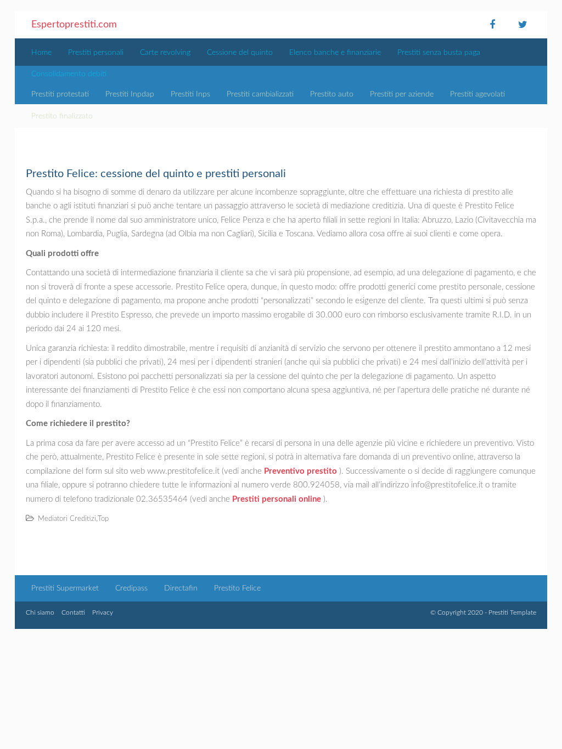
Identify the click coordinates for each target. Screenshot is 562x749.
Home (41, 52)
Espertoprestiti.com (74, 25)
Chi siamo (40, 612)
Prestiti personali (95, 52)
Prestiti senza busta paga (438, 52)
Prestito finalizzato (62, 116)
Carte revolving (165, 52)
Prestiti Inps (190, 94)
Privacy (102, 612)
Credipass (131, 588)
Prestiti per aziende (402, 94)
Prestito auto (331, 94)
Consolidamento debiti (68, 74)
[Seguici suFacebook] (492, 24)
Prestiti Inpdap (129, 94)
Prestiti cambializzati (260, 94)
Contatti (73, 612)
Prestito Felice (237, 588)
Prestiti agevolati (477, 94)
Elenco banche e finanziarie (335, 52)
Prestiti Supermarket (65, 588)
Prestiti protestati (60, 94)
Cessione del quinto (240, 52)
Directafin (181, 588)
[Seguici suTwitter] (522, 24)
